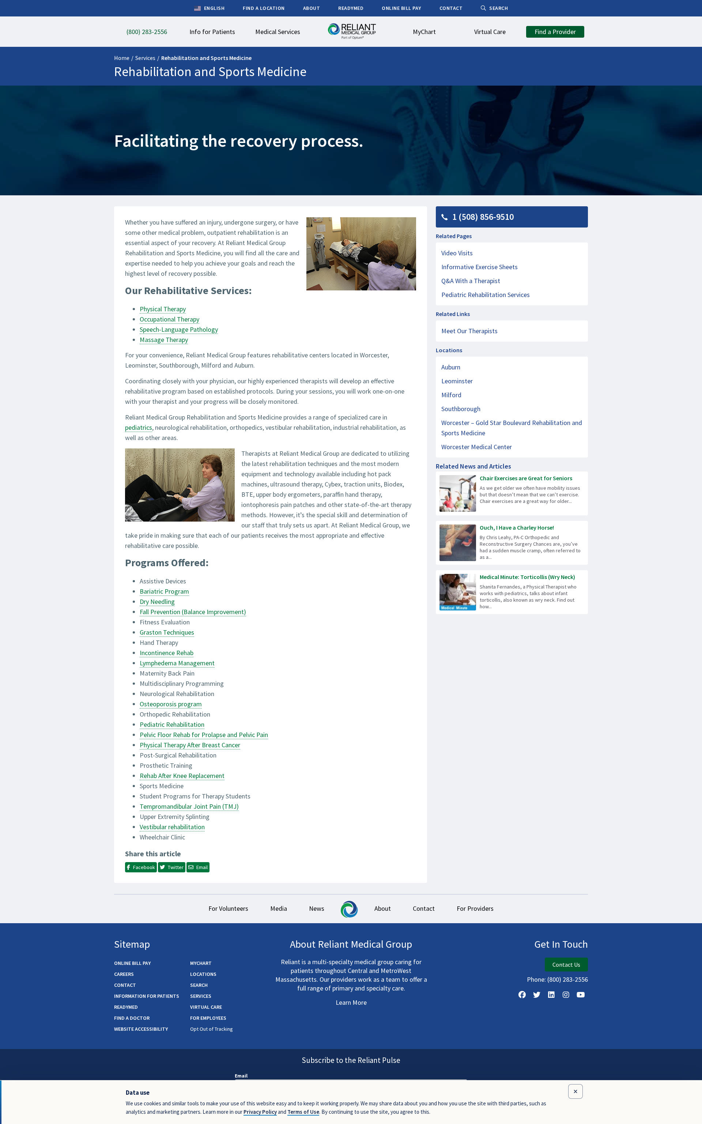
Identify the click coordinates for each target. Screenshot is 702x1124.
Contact (424, 908)
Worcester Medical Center (476, 447)
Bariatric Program (164, 591)
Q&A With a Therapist (470, 281)
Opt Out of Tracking (211, 1029)
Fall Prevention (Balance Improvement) (193, 612)
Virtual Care (206, 1007)
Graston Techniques (167, 632)
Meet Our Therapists (469, 331)
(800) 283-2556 (567, 979)
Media (278, 908)
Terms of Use (303, 1111)
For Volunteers (228, 908)
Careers (124, 974)
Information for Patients (146, 996)
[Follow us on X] (536, 995)
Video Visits (457, 253)
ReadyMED (126, 1007)
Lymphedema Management (177, 663)
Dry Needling (157, 601)
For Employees (208, 1018)
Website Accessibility (141, 1029)
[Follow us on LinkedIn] (551, 995)
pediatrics (138, 427)
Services (145, 57)
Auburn (450, 367)
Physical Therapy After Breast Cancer (190, 745)
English (213, 8)
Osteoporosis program (171, 704)
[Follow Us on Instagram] (566, 995)
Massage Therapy (164, 339)
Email (241, 1075)
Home (121, 57)
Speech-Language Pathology (179, 329)
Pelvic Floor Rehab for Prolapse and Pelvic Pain (204, 734)
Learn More (351, 1002)
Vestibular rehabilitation (172, 827)
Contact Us (566, 964)
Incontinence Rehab (166, 653)
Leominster (457, 381)
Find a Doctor (132, 1018)
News (316, 908)
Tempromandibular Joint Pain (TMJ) (189, 806)
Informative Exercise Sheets (479, 267)
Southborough (460, 409)
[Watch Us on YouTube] (580, 995)
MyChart (201, 963)
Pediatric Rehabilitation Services (485, 294)
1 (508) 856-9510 (483, 216)
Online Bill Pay (132, 963)
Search (199, 985)
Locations (203, 974)
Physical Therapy (163, 309)
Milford (451, 395)
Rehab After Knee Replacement (182, 775)
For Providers (475, 908)
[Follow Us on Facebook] (522, 995)
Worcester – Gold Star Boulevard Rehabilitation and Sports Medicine (511, 427)
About (382, 908)
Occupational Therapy (169, 319)
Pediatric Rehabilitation (172, 724)
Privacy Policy (260, 1111)
